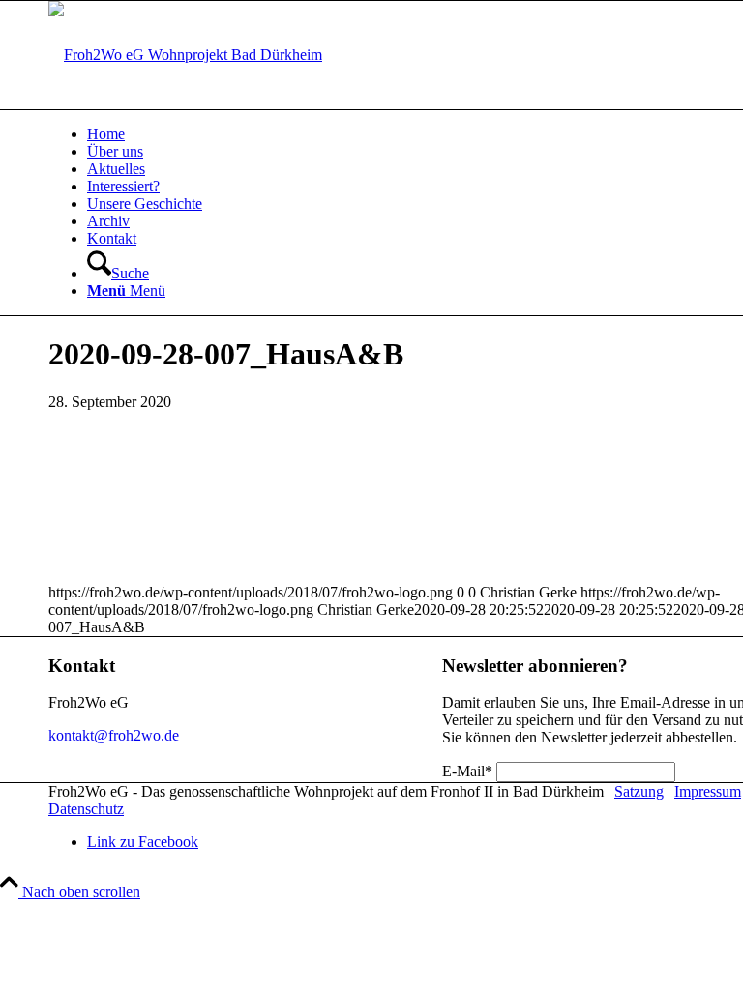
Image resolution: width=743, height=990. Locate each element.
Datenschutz (86, 809)
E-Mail (467, 771)
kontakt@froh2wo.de (113, 735)
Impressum (707, 791)
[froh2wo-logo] (185, 54)
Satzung (639, 791)
